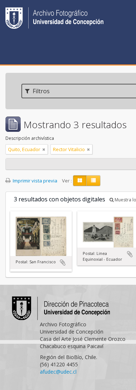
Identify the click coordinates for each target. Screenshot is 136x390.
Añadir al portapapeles (62, 262)
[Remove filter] (43, 149)
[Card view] (80, 180)
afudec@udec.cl (58, 371)
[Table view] (93, 180)
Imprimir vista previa (34, 180)
